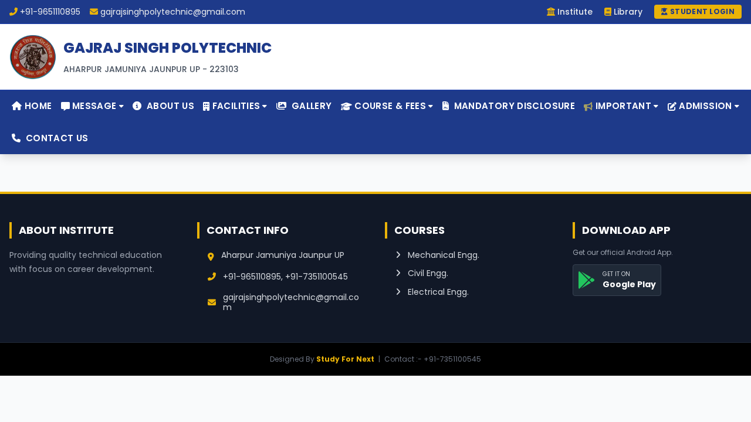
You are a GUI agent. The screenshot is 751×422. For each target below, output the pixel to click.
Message (94, 106)
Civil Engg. (426, 273)
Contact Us (55, 138)
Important (623, 106)
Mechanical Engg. (442, 255)
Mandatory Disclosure (513, 106)
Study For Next (345, 359)
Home (37, 106)
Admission (705, 106)
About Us (169, 106)
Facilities (236, 106)
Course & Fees (390, 106)
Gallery (310, 106)
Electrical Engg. (437, 292)
